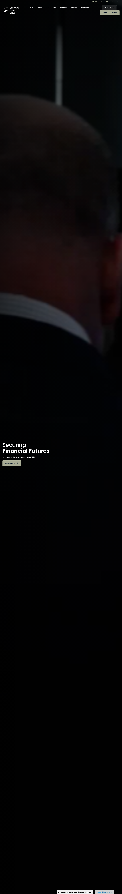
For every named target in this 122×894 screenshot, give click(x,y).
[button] (31, 8)
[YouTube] (107, 1)
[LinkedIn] (102, 1)
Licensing (93, 1)
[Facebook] (112, 1)
